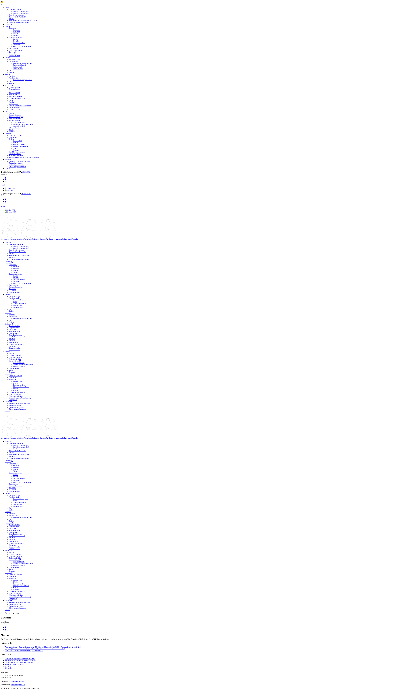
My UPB (8, 666)
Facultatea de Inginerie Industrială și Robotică (20, 659)
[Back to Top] (2, 2)
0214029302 (26, 172)
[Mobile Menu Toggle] (1, 4)
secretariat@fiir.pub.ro (18, 685)
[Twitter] (6, 179)
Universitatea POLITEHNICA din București (19, 662)
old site (3, 185)
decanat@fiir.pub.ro (17, 681)
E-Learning (8, 668)
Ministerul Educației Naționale (15, 664)
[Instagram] (5, 181)
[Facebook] (5, 178)
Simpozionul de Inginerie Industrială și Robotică (20, 660)
